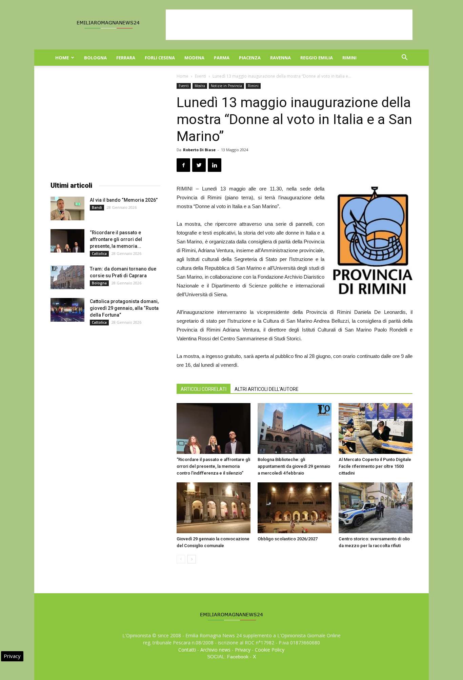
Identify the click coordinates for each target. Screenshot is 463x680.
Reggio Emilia (316, 58)
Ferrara (125, 58)
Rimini (349, 58)
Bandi (97, 207)
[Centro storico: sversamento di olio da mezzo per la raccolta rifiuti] (375, 507)
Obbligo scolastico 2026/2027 (288, 538)
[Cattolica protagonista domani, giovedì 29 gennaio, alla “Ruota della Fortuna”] (67, 310)
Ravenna (280, 58)
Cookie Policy (269, 649)
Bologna (95, 58)
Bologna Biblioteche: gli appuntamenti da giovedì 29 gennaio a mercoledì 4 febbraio (294, 466)
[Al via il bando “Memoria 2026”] (67, 208)
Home (62, 58)
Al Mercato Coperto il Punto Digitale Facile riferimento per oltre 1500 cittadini (375, 466)
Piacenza (250, 58)
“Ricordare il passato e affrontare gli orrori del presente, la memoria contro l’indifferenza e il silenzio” (213, 466)
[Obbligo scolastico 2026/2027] (294, 507)
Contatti (187, 649)
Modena (194, 58)
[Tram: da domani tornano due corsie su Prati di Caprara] (67, 277)
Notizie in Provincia (226, 85)
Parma (221, 58)
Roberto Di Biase (199, 149)
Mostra (200, 85)
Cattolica (99, 253)
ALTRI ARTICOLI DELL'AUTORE (267, 389)
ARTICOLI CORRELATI (203, 389)
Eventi (200, 76)
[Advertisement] (289, 24)
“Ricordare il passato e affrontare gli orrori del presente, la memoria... (116, 239)
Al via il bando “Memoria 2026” (124, 200)
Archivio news (215, 649)
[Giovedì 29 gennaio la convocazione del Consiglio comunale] (213, 507)
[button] (404, 58)
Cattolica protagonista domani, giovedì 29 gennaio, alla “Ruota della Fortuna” (124, 308)
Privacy (242, 649)
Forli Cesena (160, 58)
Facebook (237, 656)
